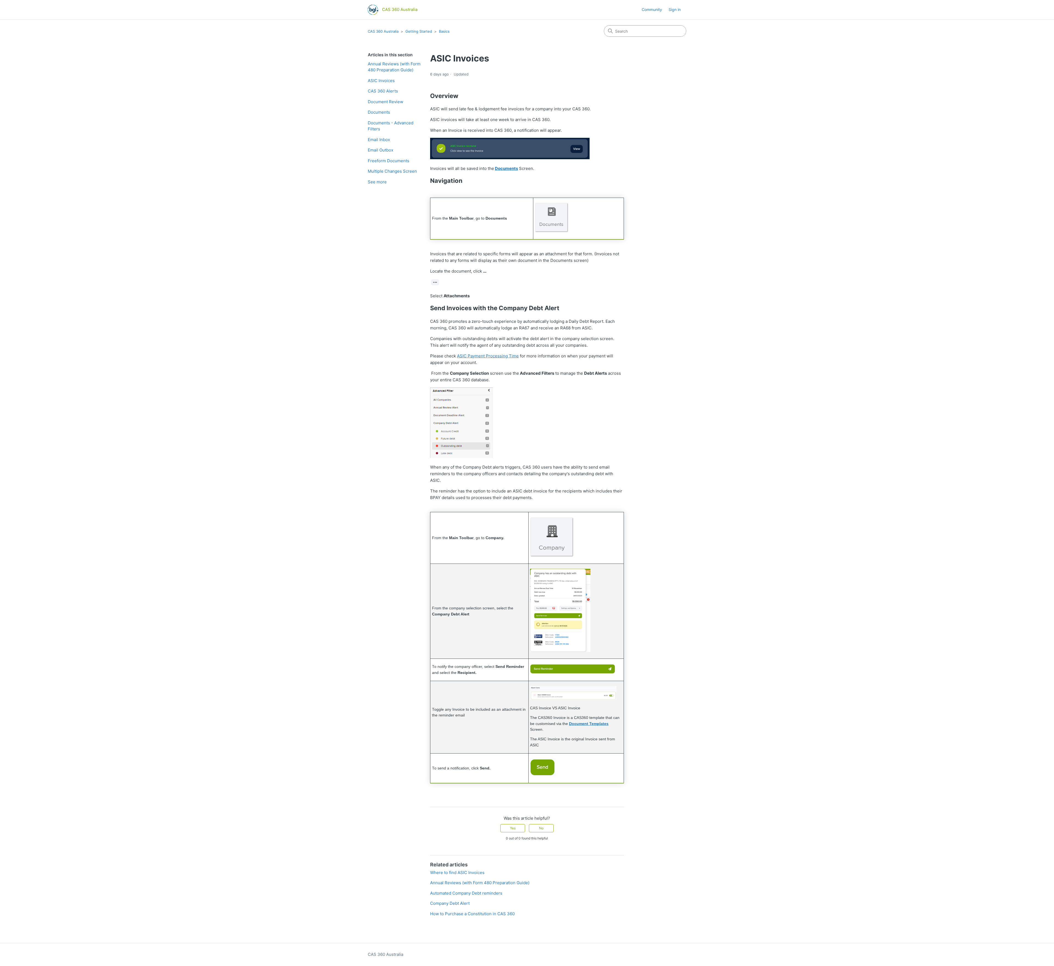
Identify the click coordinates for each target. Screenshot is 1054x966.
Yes (512, 828)
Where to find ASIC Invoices (457, 872)
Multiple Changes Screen (392, 171)
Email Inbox (379, 139)
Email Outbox (380, 150)
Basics (444, 31)
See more (377, 181)
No (541, 828)
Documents (379, 112)
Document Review (385, 101)
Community (652, 9)
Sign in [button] (675, 9)
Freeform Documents (388, 160)
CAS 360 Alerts (383, 91)
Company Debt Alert (450, 903)
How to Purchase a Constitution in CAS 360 (472, 913)
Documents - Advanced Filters (390, 126)
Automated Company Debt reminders (466, 893)
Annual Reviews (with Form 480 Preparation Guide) (394, 67)
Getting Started (418, 31)
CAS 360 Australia (383, 31)
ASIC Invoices (381, 80)
